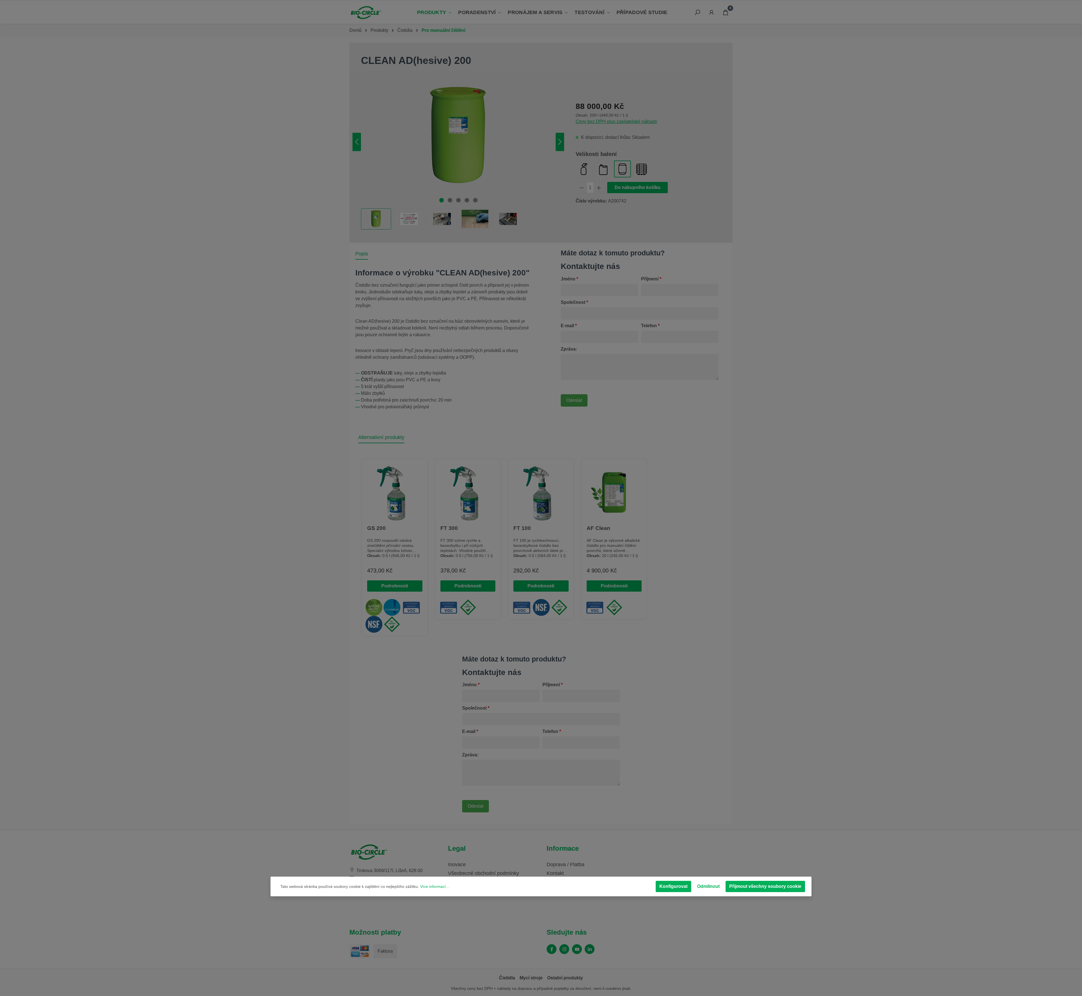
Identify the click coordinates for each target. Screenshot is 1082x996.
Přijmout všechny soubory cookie (765, 886)
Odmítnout (708, 886)
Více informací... (434, 886)
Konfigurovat (673, 886)
